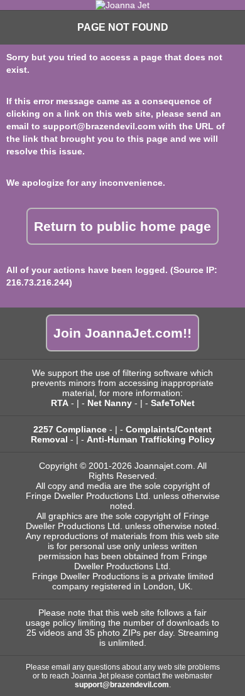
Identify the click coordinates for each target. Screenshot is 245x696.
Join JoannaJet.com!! (122, 333)
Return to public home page (122, 226)
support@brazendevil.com (99, 126)
